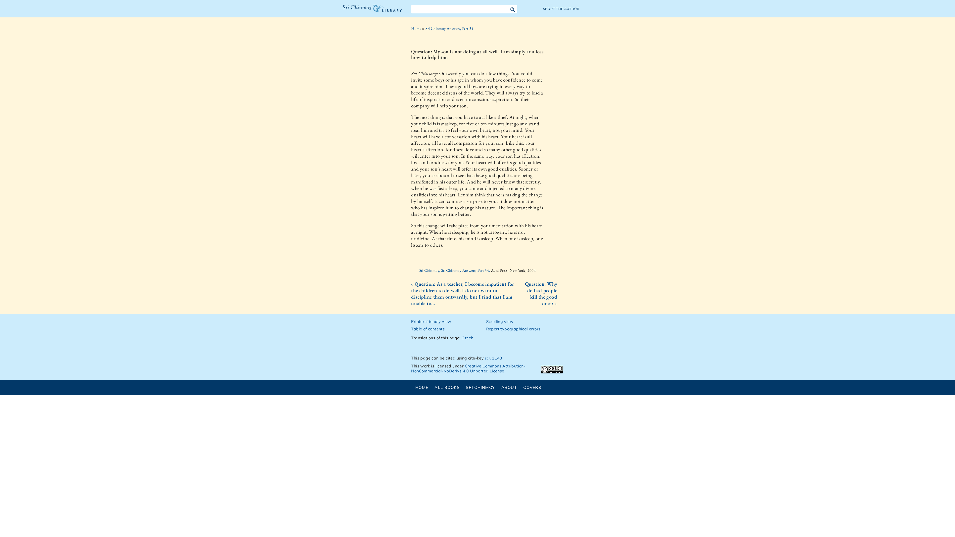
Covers (532, 387)
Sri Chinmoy (480, 387)
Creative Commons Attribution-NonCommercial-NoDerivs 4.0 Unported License (468, 368)
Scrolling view (500, 321)
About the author (561, 9)
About (509, 387)
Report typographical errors (513, 328)
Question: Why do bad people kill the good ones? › (541, 294)
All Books (447, 387)
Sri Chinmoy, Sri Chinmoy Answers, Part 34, (455, 270)
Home (416, 28)
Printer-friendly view (431, 321)
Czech (467, 337)
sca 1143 (493, 358)
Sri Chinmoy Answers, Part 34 (449, 28)
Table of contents (428, 328)
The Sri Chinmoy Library (362, 11)
